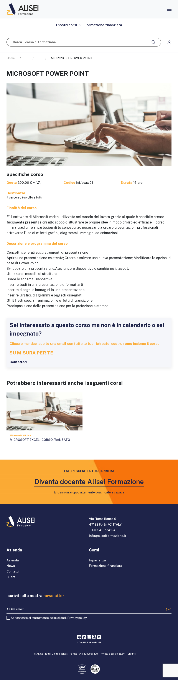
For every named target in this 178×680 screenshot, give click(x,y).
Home (11, 58)
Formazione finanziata (103, 25)
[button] (169, 9)
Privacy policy (77, 618)
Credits (131, 653)
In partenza (97, 560)
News (11, 565)
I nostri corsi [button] (66, 25)
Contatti (13, 571)
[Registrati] (168, 609)
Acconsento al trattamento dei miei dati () (49, 618)
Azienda (13, 560)
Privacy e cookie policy (113, 653)
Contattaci (18, 362)
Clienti (11, 577)
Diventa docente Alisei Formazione (89, 482)
